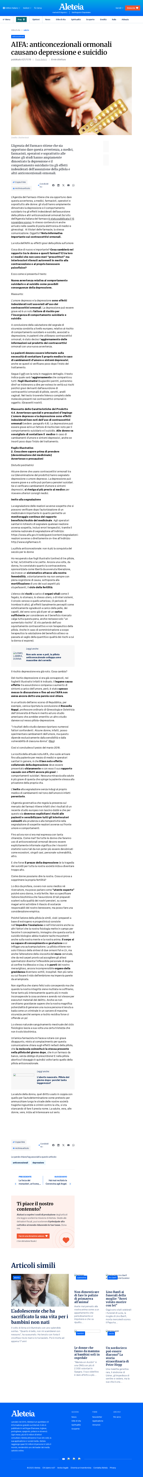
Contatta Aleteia (100, 1467)
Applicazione (97, 1421)
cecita (111, 1333)
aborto (17, 1277)
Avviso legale (62, 1467)
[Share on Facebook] (53, 185)
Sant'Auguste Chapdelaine (81, 12)
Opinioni (36, 19)
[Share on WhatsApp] (73, 185)
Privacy (113, 1467)
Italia (114, 19)
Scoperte (90, 19)
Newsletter (97, 1417)
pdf (23, 373)
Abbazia (125, 19)
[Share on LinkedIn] (58, 185)
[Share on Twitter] (63, 185)
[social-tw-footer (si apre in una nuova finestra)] (74, 1459)
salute (26, 30)
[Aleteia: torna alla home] (71, 6)
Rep (51, 741)
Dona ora (131, 8)
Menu (7, 19)
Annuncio (96, 1425)
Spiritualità (76, 19)
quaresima (81, 1277)
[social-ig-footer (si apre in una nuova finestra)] (79, 1459)
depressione (38, 1162)
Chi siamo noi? (48, 1467)
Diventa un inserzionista (81, 1467)
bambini (80, 1333)
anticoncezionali (20, 1162)
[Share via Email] (68, 185)
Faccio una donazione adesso (31, 1236)
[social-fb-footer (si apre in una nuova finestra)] (69, 1459)
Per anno (117, 1417)
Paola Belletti (41, 59)
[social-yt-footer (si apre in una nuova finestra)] (63, 1459)
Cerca (39, 8)
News (47, 19)
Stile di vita (60, 19)
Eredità (103, 19)
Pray (20, 19)
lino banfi (112, 1277)
